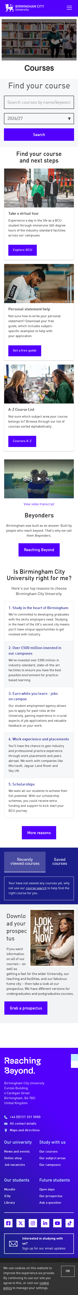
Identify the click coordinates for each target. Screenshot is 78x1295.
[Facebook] (8, 1223)
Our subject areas (52, 1158)
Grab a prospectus (26, 1008)
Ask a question (50, 1203)
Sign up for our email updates (44, 1243)
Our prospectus (50, 1196)
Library (9, 1203)
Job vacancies (14, 1165)
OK (68, 1271)
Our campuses (50, 1165)
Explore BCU (22, 250)
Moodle (9, 1189)
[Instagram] (33, 1223)
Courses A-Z (22, 441)
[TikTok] (70, 1223)
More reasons (39, 833)
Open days (47, 1189)
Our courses (48, 1151)
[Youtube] (57, 1223)
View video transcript (39, 504)
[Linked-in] (45, 1223)
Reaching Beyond (39, 550)
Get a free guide (25, 350)
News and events (17, 1151)
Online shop (13, 1158)
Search (39, 135)
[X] (20, 1223)
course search (36, 888)
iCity (7, 1196)
